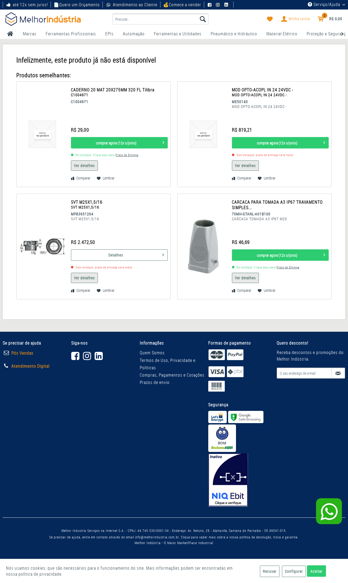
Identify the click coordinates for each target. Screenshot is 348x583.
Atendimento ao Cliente (135, 5)
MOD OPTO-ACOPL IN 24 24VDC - (262, 92)
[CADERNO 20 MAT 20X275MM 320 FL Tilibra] (42, 134)
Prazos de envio (155, 382)
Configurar (294, 571)
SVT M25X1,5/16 (88, 204)
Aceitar (316, 571)
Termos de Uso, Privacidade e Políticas (167, 364)
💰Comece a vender (182, 5)
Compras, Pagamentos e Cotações (172, 375)
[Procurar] (203, 19)
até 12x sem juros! (30, 5)
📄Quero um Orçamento (77, 5)
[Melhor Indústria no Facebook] (210, 5)
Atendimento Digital (30, 366)
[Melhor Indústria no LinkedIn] (227, 5)
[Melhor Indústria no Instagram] (218, 5)
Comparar (83, 178)
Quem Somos (152, 353)
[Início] (10, 34)
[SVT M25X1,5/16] (42, 246)
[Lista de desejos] (270, 19)
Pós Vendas (22, 353)
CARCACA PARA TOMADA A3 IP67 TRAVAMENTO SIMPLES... (277, 204)
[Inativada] (228, 480)
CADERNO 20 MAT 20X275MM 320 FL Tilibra (112, 92)
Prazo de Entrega (127, 155)
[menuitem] (161, 19)
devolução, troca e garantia (277, 537)
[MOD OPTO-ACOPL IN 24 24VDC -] (203, 134)
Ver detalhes (84, 165)
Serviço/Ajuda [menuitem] (326, 4)
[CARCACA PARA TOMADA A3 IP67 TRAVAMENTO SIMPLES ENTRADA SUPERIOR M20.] (203, 246)
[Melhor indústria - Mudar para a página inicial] (43, 19)
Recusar (269, 571)
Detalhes (115, 255)
